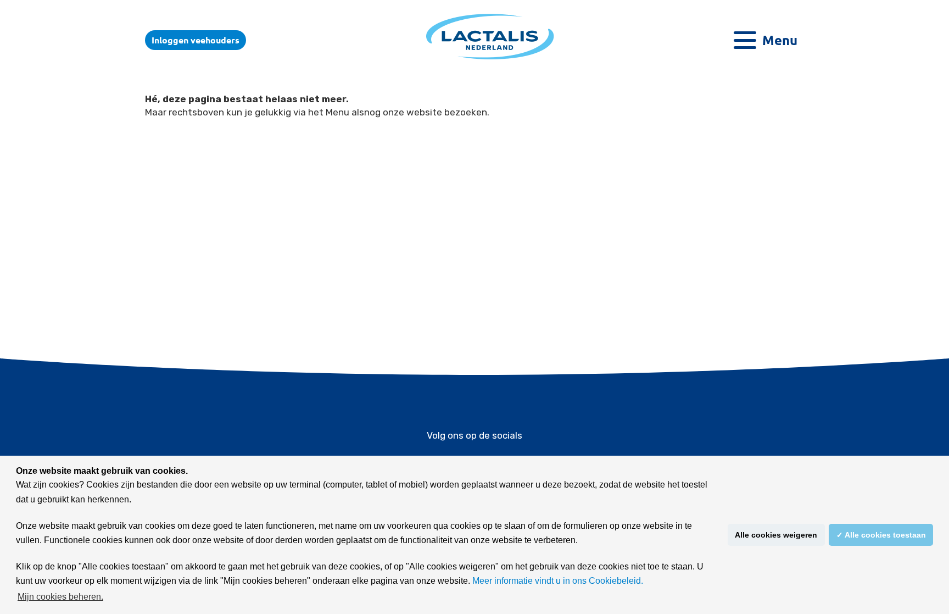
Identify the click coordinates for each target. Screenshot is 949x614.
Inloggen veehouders (195, 40)
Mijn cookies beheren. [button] (60, 596)
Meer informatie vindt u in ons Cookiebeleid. (557, 580)
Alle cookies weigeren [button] (776, 534)
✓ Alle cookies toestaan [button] (881, 534)
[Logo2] (490, 59)
